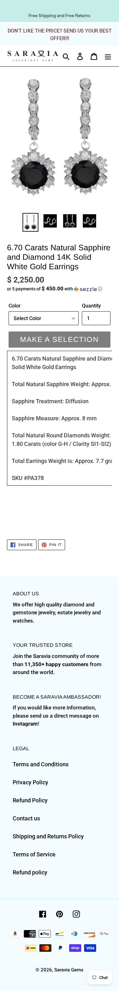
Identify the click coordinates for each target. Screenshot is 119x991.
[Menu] (108, 55)
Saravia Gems (68, 970)
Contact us (26, 818)
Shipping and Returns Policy (48, 836)
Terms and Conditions (41, 764)
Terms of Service (34, 854)
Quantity (91, 306)
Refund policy (30, 872)
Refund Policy (30, 800)
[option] (30, 222)
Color (15, 306)
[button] (59, 289)
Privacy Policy (30, 782)
